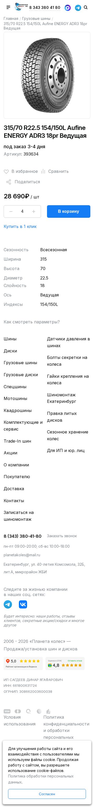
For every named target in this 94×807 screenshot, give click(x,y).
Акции (10, 452)
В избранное (24, 171)
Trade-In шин (17, 441)
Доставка (14, 488)
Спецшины (15, 386)
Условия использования (20, 720)
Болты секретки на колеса (67, 361)
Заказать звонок (62, 536)
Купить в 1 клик (20, 226)
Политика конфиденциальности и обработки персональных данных (66, 730)
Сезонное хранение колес (67, 435)
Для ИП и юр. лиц (66, 450)
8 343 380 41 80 (44, 7)
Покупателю (17, 476)
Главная (11, 18)
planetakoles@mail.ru (22, 555)
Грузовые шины (36, 18)
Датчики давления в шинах (68, 342)
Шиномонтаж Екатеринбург (61, 398)
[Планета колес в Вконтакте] (24, 605)
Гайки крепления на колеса (68, 380)
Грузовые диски (21, 374)
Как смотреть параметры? (32, 321)
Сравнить (58, 171)
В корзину (68, 211)
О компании (16, 464)
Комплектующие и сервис (23, 426)
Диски (10, 350)
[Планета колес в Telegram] (9, 605)
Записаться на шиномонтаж (19, 516)
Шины (10, 338)
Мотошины (15, 398)
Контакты (14, 500)
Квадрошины (18, 410)
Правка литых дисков (62, 417)
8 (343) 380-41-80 (23, 536)
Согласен (47, 794)
